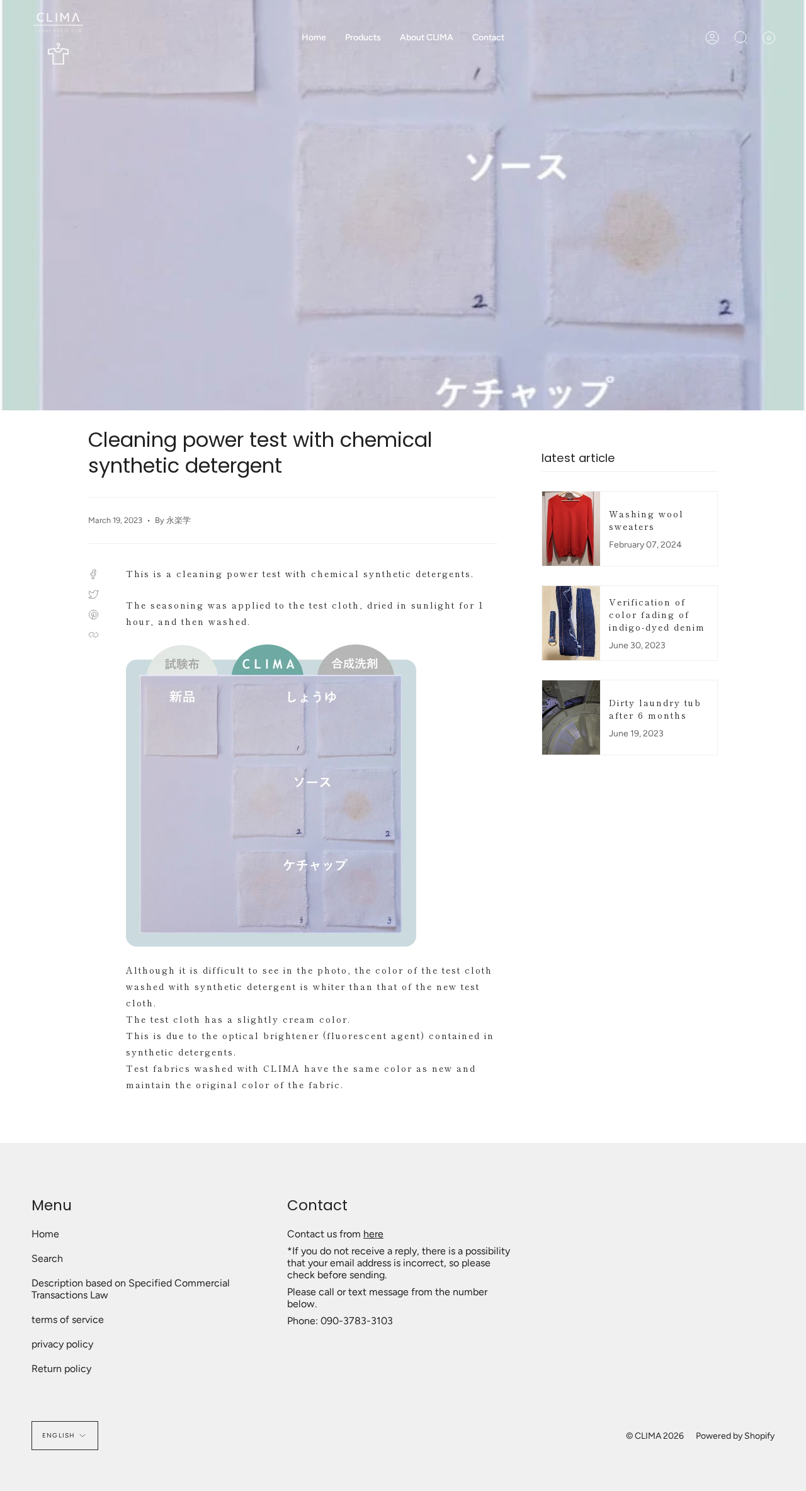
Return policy (61, 1369)
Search (47, 1258)
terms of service (67, 1319)
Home (45, 1234)
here (373, 1234)
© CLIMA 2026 (655, 1436)
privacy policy (62, 1344)
